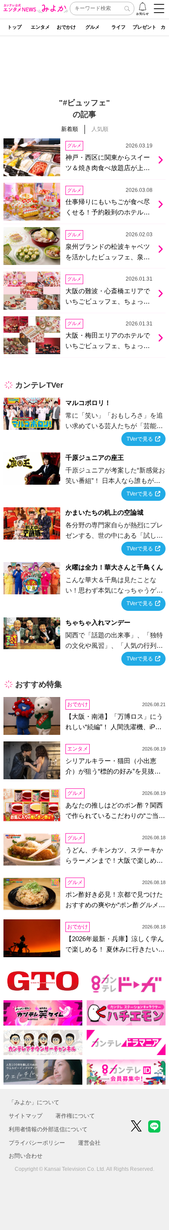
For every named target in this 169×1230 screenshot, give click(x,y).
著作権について (75, 1116)
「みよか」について (34, 1102)
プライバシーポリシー (37, 1143)
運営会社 (89, 1143)
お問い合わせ (25, 1156)
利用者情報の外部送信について (48, 1129)
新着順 (69, 129)
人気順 (99, 129)
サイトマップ (25, 1116)
